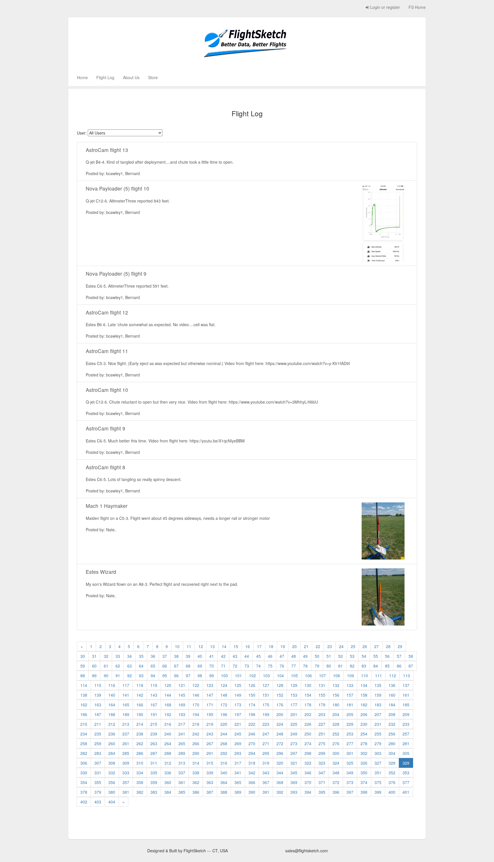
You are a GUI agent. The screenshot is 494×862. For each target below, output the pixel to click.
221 (237, 724)
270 (251, 743)
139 (97, 695)
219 (209, 724)
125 (237, 685)
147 (209, 695)
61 (106, 666)
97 (188, 675)
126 (251, 685)
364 (223, 782)
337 (181, 772)
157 (349, 695)
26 (364, 646)
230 (363, 724)
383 (153, 792)
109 (350, 675)
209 (406, 714)
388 (223, 792)
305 (406, 753)
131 (321, 685)
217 (181, 724)
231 (378, 724)
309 (125, 763)
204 (335, 714)
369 (293, 782)
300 (335, 753)
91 (117, 675)
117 (125, 685)
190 (139, 714)
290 (195, 753)
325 (349, 763)
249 (293, 734)
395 (321, 792)
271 (265, 743)
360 (167, 782)
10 (177, 646)
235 (97, 734)
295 (265, 753)
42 (223, 656)
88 (82, 675)
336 (167, 772)
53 (352, 656)
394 (307, 792)
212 (111, 724)
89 (94, 675)
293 (237, 753)
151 (265, 695)
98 (200, 675)
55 (375, 656)
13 (212, 646)
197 (237, 714)
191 (153, 714)
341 (237, 772)
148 (223, 695)
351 (378, 772)
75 (270, 666)
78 (305, 666)
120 (167, 685)
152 (279, 695)
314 (195, 763)
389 (237, 792)
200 (279, 714)
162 (83, 704)
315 (209, 763)
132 (335, 685)
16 (247, 646)
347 (321, 772)
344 (279, 772)
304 (392, 753)
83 (364, 666)
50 (317, 656)
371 (321, 782)
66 (164, 666)
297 (293, 753)
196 (223, 714)
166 (139, 704)
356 (111, 782)
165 (125, 704)
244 (223, 734)
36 (153, 656)
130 (307, 685)
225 (293, 724)
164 (111, 704)
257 (406, 734)
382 (139, 792)
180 (335, 704)
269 (237, 743)
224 (279, 724)
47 (282, 656)
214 (139, 724)
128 (279, 685)
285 (125, 753)
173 (237, 704)
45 (258, 656)
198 (251, 714)
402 (83, 802)
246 (251, 734)
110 (364, 675)
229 (349, 724)
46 (270, 656)
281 (406, 743)
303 (378, 753)
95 (164, 675)
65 (153, 666)
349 (349, 772)
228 (335, 724)
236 (111, 734)
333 (125, 772)
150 (251, 695)
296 (279, 753)
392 (279, 792)
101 (238, 675)
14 (224, 646)
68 (188, 666)
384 (167, 792)
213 (125, 724)
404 (111, 802)
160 (392, 695)
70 (211, 666)
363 (209, 782)
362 (195, 782)
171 (209, 704)
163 (97, 704)
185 (406, 704)
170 (195, 704)
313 (181, 763)
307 (97, 763)
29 (400, 646)
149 (237, 695)
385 (181, 792)
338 (195, 772)
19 (282, 646)
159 (378, 695)
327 (378, 763)
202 (307, 714)
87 (411, 666)
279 (378, 743)
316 (223, 763)
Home (82, 77)
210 (83, 724)
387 (209, 792)
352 (392, 772)
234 (83, 734)
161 (406, 695)
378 (83, 792)
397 (349, 792)
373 (349, 782)
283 (97, 753)
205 (349, 714)
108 (336, 675)
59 (82, 666)
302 (363, 753)
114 (83, 685)
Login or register (384, 7)
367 (265, 782)
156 (335, 695)
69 (200, 666)
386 (195, 792)
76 (282, 666)
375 (378, 782)
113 (406, 675)
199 (265, 714)
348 (335, 772)
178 (307, 704)
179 (321, 704)
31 (94, 656)
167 (153, 704)
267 (209, 743)
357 (125, 782)
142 (139, 695)
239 (153, 734)
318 (251, 763)
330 (83, 772)
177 (293, 704)
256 (392, 734)
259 (97, 743)
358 (139, 782)
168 (167, 704)
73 (246, 666)
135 (378, 685)
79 (317, 666)
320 (279, 763)
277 (349, 743)
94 (153, 675)
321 (293, 763)
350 (363, 772)
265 (181, 743)
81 (340, 666)
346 (307, 772)
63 (129, 666)
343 (265, 772)
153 (293, 695)
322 (307, 763)
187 (97, 714)
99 (211, 675)
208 (392, 714)
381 (125, 792)
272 (279, 743)
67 (176, 666)
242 (195, 734)
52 (340, 656)
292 (223, 753)
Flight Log (105, 77)
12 (200, 646)
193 (181, 714)
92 (129, 675)
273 (293, 743)
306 (83, 763)
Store (153, 77)
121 (181, 685)
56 (387, 656)
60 (94, 666)
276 (335, 743)
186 (83, 714)
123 (209, 685)
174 (251, 704)
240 (167, 734)
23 (329, 646)
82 (352, 666)
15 (236, 646)
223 (265, 724)
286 (139, 753)
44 (246, 656)
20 (294, 646)
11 (189, 646)
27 (376, 646)
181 (349, 704)
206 (363, 714)
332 (111, 772)
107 (322, 675)
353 (406, 772)
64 (141, 666)
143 (153, 695)
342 (251, 772)
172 (223, 704)
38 (176, 656)
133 (349, 685)
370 (307, 782)
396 (335, 792)
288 (167, 753)
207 (378, 714)
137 (406, 685)
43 (235, 656)
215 (153, 724)
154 (307, 695)
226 (307, 724)
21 (306, 646)
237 (125, 734)
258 (83, 743)
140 (111, 695)
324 (335, 763)
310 (139, 763)
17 (259, 646)
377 (406, 782)
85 (387, 666)
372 (335, 782)
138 (83, 695)
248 (279, 734)
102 (252, 675)
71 (223, 666)
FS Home (417, 7)
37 (164, 656)
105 (294, 675)
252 (335, 734)
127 (265, 685)
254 (363, 734)
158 (363, 695)
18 (271, 646)
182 (363, 704)
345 (293, 772)
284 (111, 753)
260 (111, 743)
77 (293, 666)
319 (265, 763)
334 (139, 772)
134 (363, 685)
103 (266, 675)
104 (280, 675)
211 (97, 724)
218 (195, 724)
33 (117, 656)
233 (406, 724)
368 (279, 782)
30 (82, 656)
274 (307, 743)
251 (321, 734)
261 (125, 743)
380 (111, 792)
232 (392, 724)
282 (83, 753)
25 (353, 646)
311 (153, 763)
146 (195, 695)
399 (378, 792)
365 (237, 782)
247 (265, 734)
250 (307, 734)
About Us (131, 77)
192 (167, 714)
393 (293, 792)
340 (223, 772)
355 (97, 782)
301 (349, 753)
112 (392, 675)
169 (181, 704)
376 (392, 782)
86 (399, 666)
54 (364, 656)
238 (139, 734)
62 (117, 666)
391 (265, 792)
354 (83, 782)
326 (363, 763)
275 (321, 743)
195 (209, 714)
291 (209, 753)
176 (279, 704)
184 (392, 704)
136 (392, 685)
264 (167, 743)
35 (141, 656)
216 (167, 724)
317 (237, 763)
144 (167, 695)
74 (258, 666)
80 (328, 666)
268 (223, 743)
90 (106, 675)
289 (181, 753)
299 (321, 753)
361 (181, 782)
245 (237, 734)
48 (293, 656)
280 (392, 743)
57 (399, 656)
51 (328, 656)
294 (251, 753)
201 (293, 714)
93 (141, 675)
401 (406, 792)
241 (181, 734)
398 (363, 792)
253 (349, 734)
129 (293, 685)
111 (378, 675)
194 (195, 714)
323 (321, 763)
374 (363, 782)
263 (153, 743)
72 (235, 666)
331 (97, 772)
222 (251, 724)
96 (176, 675)
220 (223, 724)
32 (106, 656)
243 (209, 734)
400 (392, 792)
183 (378, 704)
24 (341, 646)
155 (321, 695)
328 (392, 763)
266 (195, 743)
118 (139, 685)
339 (209, 772)
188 (111, 714)
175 (265, 704)
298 (307, 753)
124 (223, 685)
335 (153, 772)
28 (388, 646)
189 (125, 714)
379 (97, 792)
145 (181, 695)
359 (153, 782)
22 (318, 646)
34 (129, 656)
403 (97, 802)
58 (411, 656)
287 (153, 753)
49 (305, 656)
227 (321, 724)
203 (321, 714)
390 (251, 792)
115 (97, 685)
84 (375, 666)
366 (251, 782)
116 (111, 685)
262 (139, 743)
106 (308, 675)
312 (167, 763)
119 (153, 685)
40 (200, 656)
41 (211, 656)
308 (111, 763)
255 (378, 734)
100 (224, 675)
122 (195, 685)
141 (125, 695)
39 (188, 656)
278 (363, 743)
